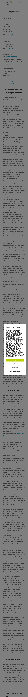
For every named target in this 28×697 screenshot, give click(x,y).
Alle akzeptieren (14, 360)
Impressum (17, 371)
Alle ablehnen (15, 363)
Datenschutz (12, 371)
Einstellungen (15, 367)
